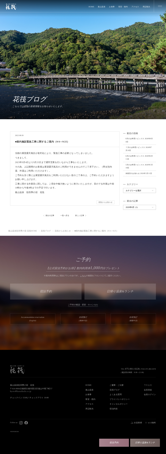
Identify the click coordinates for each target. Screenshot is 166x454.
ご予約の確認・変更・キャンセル (83, 305)
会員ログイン (150, 394)
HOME (91, 7)
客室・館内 (123, 7)
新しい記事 (79, 215)
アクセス (135, 7)
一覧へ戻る (64, 215)
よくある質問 (116, 394)
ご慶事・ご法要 (117, 385)
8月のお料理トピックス (135, 139)
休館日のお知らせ (133, 173)
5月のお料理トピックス (135, 165)
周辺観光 (146, 7)
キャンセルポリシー (119, 404)
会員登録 (148, 390)
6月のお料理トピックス (135, 156)
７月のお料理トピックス (135, 147)
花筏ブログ (115, 390)
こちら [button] (83, 276)
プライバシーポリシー (120, 399)
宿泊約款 (114, 409)
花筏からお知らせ (105, 202)
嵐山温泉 (101, 7)
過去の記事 (49, 215)
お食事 (112, 7)
